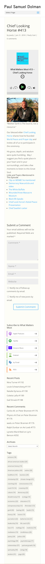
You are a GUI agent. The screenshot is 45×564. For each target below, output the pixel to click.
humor (21, 514)
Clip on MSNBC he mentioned (22, 180)
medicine (31, 528)
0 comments (12, 38)
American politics (15, 470)
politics (21, 536)
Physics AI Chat (13, 415)
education (25, 501)
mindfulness (26, 532)
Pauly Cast (31, 35)
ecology (26, 497)
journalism (13, 519)
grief (11, 510)
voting (23, 550)
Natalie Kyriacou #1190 (17, 391)
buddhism (12, 475)
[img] (22, 76)
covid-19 (12, 488)
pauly (11, 35)
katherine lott (26, 519)
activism (12, 457)
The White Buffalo (17, 189)
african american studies (17, 462)
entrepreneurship (15, 506)
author (28, 470)
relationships (13, 545)
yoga (21, 554)
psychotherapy (27, 541)
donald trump (14, 497)
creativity (23, 488)
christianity (13, 479)
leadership (13, 523)
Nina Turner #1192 (15, 382)
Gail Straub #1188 (15, 400)
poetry (11, 536)
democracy (23, 492)
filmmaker (30, 506)
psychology (13, 541)
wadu (9, 423)
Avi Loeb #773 (29, 427)
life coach (25, 523)
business (24, 475)
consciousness (25, 484)
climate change (27, 479)
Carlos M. (11, 410)
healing (20, 510)
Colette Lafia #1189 (15, 395)
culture (11, 492)
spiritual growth (28, 545)
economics (13, 501)
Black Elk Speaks (16, 199)
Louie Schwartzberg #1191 (19, 386)
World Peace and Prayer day (19, 139)
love (11, 528)
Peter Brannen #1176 (28, 410)
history (11, 514)
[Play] (23, 87)
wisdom (12, 554)
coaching (12, 484)
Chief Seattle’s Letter (18, 208)
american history (15, 466)
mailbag (20, 528)
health (30, 510)
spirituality (13, 550)
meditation (13, 532)
